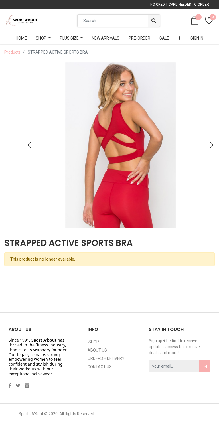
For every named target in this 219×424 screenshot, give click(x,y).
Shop (93, 342)
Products (12, 52)
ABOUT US (97, 350)
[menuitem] (21, 38)
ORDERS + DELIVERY (106, 358)
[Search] (154, 21)
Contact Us (100, 366)
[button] (179, 38)
